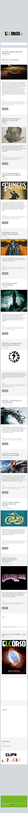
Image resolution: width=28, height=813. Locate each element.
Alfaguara (13, 216)
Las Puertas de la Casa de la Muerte (16, 327)
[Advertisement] (14, 15)
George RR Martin (10, 438)
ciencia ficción (10, 267)
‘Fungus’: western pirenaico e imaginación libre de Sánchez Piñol (11, 175)
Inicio (3, 50)
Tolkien (7, 544)
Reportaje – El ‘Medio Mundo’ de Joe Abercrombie (12, 401)
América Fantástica (6, 157)
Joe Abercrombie (17, 438)
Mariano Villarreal (13, 159)
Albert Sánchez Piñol (6, 216)
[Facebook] (13, 39)
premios (22, 385)
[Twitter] (15, 39)
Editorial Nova (5, 327)
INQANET (12, 804)
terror (18, 488)
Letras (3, 155)
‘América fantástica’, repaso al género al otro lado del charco (11, 120)
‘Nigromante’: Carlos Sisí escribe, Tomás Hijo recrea (10, 233)
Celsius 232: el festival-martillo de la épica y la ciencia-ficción (9, 559)
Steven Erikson (11, 329)
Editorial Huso (13, 157)
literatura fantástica (11, 103)
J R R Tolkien (21, 102)
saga (7, 329)
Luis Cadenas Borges (8, 62)
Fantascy (4, 438)
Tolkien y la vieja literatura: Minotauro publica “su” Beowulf (11, 504)
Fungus (18, 216)
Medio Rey (20, 439)
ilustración (4, 268)
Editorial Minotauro (18, 267)
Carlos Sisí (4, 267)
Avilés (3, 487)
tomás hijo (4, 269)
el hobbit (20, 101)
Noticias (6, 50)
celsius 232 (7, 487)
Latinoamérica (5, 158)
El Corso (6, 124)
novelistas (17, 385)
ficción (17, 102)
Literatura (23, 602)
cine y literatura (14, 101)
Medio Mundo (14, 439)
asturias (4, 602)
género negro (23, 384)
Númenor (18, 103)
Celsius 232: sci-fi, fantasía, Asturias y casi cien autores (10, 454)
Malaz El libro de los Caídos (18, 328)
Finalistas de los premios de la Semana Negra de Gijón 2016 (12, 344)
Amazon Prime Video (6, 101)
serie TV (22, 103)
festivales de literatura (14, 384)
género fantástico (21, 157)
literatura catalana (13, 217)
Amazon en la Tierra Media (10, 60)
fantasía (13, 102)
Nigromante (19, 268)
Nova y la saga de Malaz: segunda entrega (9, 284)
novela (17, 218)
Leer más (5, 108)
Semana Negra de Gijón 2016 (7, 386)
